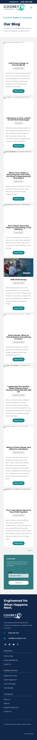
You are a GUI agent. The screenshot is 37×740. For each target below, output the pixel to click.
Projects (6, 703)
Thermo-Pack (8, 656)
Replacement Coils (10, 676)
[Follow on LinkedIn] (5, 644)
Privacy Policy (29, 733)
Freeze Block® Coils (11, 660)
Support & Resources (11, 707)
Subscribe (18, 583)
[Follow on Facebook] (17, 644)
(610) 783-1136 (26, 2)
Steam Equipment (10, 680)
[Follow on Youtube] (13, 644)
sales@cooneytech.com (17, 638)
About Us (7, 699)
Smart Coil (7, 664)
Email (10, 572)
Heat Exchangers (10, 684)
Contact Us (14, 2)
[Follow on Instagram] (9, 644)
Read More (18, 91)
